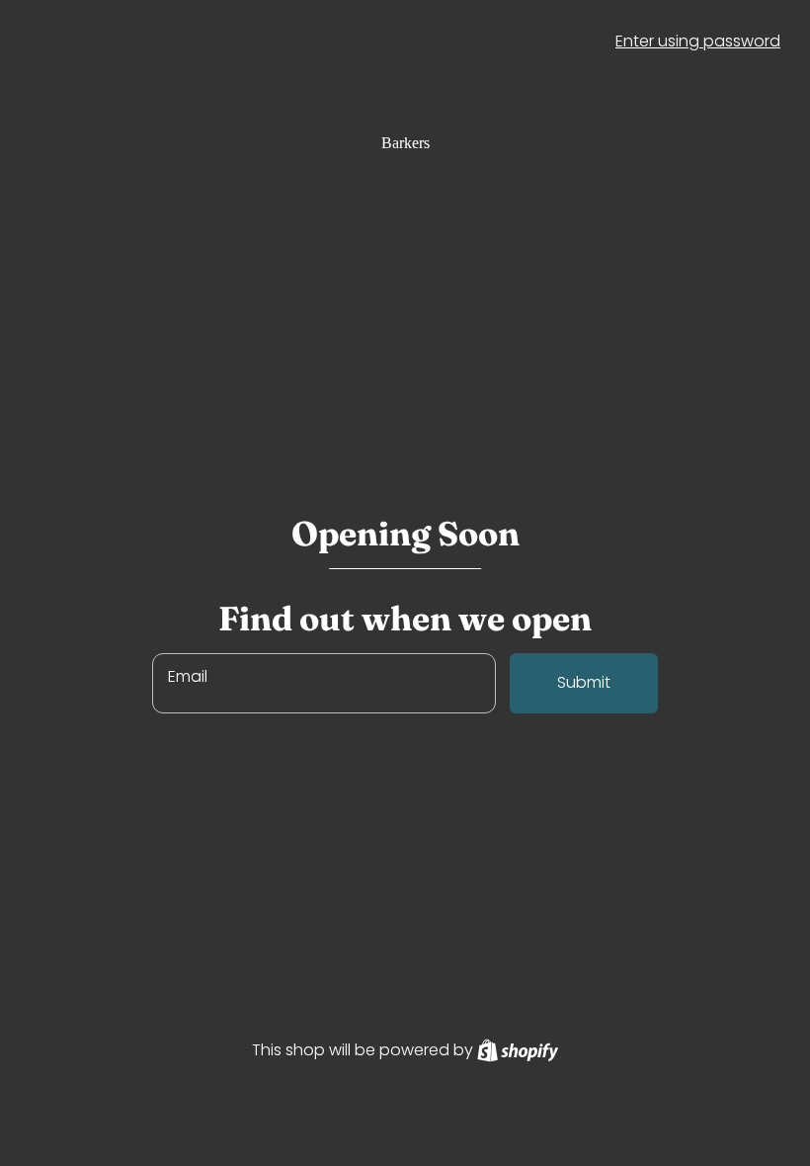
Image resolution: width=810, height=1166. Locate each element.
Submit (583, 682)
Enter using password (697, 41)
